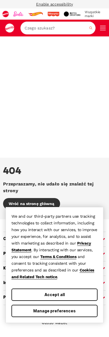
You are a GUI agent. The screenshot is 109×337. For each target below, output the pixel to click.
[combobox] (58, 28)
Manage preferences (54, 310)
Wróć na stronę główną (31, 203)
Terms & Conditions (58, 256)
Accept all (54, 294)
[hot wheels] (35, 14)
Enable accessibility (54, 4)
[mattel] (5, 14)
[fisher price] (53, 14)
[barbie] (18, 14)
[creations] (71, 14)
